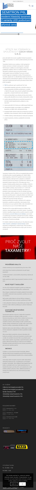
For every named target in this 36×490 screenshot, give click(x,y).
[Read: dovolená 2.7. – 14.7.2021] (4, 413)
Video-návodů (6, 224)
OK (22, 484)
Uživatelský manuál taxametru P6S (13, 396)
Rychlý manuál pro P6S (9, 391)
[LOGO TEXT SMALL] (15, 6)
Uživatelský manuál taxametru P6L (13, 394)
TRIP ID (6, 85)
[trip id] (18, 131)
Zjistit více (14, 484)
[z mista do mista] (18, 145)
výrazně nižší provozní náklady (18, 214)
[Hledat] (28, 6)
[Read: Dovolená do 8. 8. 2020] (4, 417)
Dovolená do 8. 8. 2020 (11, 416)
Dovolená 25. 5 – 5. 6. (11, 408)
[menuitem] (28, 6)
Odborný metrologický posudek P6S (13, 389)
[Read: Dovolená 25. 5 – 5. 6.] (4, 409)
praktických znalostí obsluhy (18, 224)
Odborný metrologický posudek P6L (13, 387)
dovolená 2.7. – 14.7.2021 (12, 412)
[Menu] (32, 6)
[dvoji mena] (18, 162)
